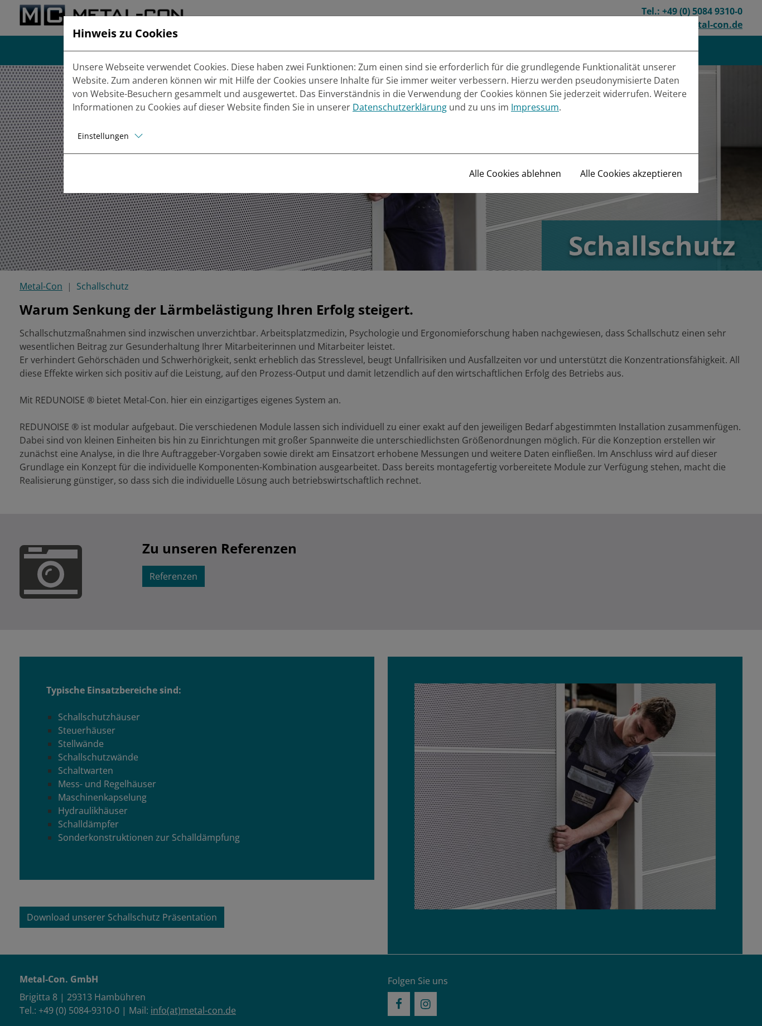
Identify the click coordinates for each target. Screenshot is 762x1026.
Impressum (535, 107)
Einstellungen (103, 136)
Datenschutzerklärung (400, 107)
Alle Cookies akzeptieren (631, 173)
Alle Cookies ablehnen (515, 173)
